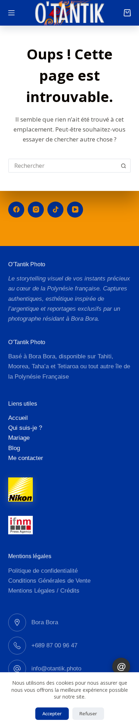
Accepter (52, 713)
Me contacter (25, 458)
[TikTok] (55, 210)
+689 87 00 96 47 (54, 645)
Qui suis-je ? (25, 427)
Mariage (19, 437)
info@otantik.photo (56, 668)
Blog (14, 448)
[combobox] (63, 166)
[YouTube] (75, 210)
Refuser (88, 713)
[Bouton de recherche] (123, 165)
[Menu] (11, 13)
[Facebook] (16, 210)
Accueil (18, 418)
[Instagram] (36, 210)
